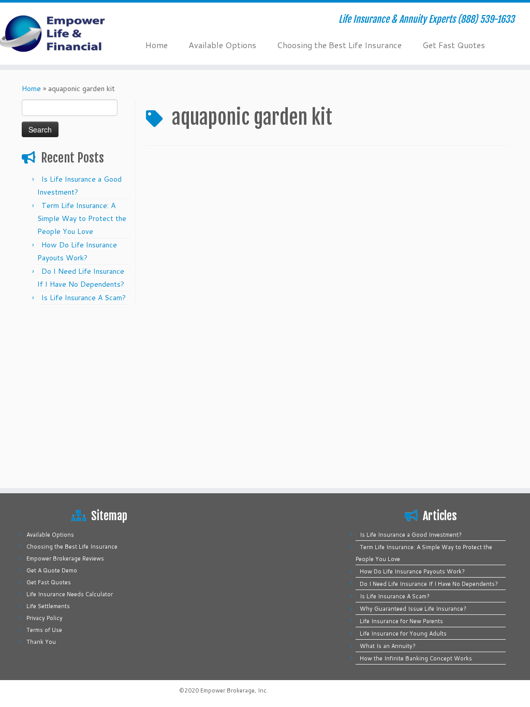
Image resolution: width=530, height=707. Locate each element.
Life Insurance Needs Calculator (69, 594)
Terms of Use (44, 630)
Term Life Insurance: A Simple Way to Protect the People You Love (81, 218)
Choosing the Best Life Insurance (339, 45)
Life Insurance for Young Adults (403, 633)
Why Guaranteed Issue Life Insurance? (413, 609)
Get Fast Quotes (453, 45)
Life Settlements (48, 606)
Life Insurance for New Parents (401, 621)
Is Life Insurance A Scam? (83, 297)
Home (156, 45)
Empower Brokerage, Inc (233, 690)
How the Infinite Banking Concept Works (416, 658)
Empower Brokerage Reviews (65, 558)
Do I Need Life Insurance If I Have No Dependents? (429, 584)
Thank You (41, 642)
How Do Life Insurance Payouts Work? (412, 571)
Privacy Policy (44, 618)
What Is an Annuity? (388, 646)
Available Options (222, 45)
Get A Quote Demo (51, 570)
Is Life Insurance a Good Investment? (411, 535)
